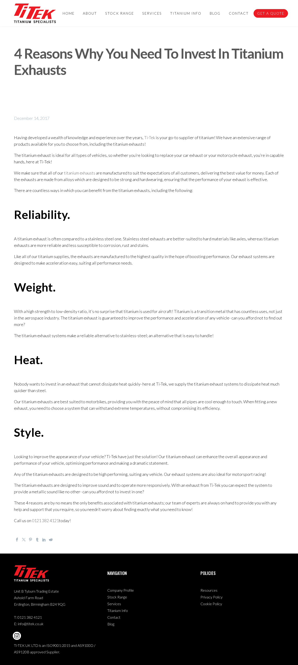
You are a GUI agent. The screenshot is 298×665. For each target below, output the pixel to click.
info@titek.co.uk (31, 623)
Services (152, 13)
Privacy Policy (211, 597)
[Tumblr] (37, 539)
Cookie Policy (211, 603)
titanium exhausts (79, 172)
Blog (215, 13)
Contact (239, 13)
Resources (208, 590)
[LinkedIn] (44, 539)
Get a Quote (270, 13)
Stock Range (119, 13)
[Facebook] (17, 539)
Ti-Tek (149, 137)
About (90, 13)
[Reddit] (51, 539)
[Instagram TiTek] (17, 636)
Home (68, 13)
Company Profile (120, 590)
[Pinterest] (30, 539)
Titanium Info (185, 13)
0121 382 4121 (45, 520)
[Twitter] (24, 539)
